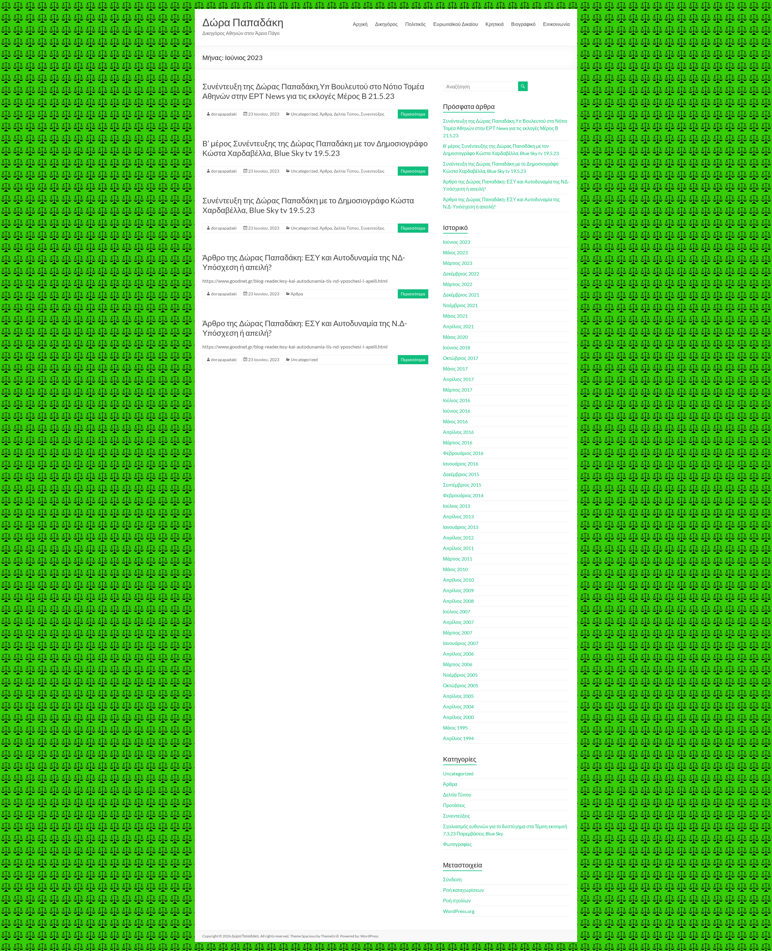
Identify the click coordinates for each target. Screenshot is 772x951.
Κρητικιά (495, 24)
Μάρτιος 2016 (457, 442)
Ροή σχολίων (457, 900)
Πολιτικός (415, 24)
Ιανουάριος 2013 (460, 527)
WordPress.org (458, 911)
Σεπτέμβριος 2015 (462, 485)
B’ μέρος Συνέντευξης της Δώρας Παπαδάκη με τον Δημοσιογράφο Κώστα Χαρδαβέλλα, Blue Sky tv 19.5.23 (315, 148)
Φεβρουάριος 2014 (463, 495)
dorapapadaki (224, 113)
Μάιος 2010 (455, 569)
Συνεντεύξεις (372, 113)
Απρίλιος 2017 (458, 379)
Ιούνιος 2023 (456, 242)
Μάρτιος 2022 (457, 284)
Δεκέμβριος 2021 (461, 294)
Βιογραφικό (523, 24)
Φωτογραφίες (457, 844)
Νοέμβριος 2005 (460, 675)
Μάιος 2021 (455, 316)
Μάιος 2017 (455, 368)
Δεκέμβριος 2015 (461, 474)
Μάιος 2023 (455, 252)
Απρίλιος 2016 (458, 432)
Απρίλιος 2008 (458, 601)
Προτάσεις (454, 805)
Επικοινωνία (556, 24)
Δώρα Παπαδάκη (242, 22)
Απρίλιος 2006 (458, 654)
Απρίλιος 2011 (458, 548)
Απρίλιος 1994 (458, 738)
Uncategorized (304, 113)
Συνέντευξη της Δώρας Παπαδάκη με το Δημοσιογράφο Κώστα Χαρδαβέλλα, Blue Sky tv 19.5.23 (308, 205)
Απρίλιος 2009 (458, 590)
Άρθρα (326, 113)
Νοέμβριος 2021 (460, 305)
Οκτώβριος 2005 (460, 685)
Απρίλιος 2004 (458, 706)
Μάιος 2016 (455, 421)
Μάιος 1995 (455, 727)
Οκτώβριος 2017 (460, 358)
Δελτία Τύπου (346, 113)
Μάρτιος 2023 (457, 263)
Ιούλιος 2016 (456, 400)
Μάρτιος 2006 (457, 664)
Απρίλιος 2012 (458, 537)
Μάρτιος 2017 (457, 390)
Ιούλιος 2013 (456, 506)
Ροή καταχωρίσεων (463, 890)
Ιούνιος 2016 (456, 411)
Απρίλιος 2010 (458, 580)
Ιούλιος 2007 (456, 611)
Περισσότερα (413, 113)
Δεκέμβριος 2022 (461, 273)
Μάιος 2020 (455, 337)
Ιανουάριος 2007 (460, 643)
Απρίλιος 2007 (458, 622)
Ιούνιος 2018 (456, 347)
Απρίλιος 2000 (458, 717)
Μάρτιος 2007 (457, 632)
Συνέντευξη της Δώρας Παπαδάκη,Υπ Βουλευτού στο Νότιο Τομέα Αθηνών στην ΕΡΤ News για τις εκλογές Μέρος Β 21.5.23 (313, 91)
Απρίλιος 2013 (458, 516)
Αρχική (360, 24)
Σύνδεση (452, 879)
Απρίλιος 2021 (458, 326)
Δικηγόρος (386, 24)
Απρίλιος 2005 (458, 696)
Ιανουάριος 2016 (460, 463)
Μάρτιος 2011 (457, 558)
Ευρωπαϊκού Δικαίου (455, 24)
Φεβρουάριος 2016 (463, 453)
